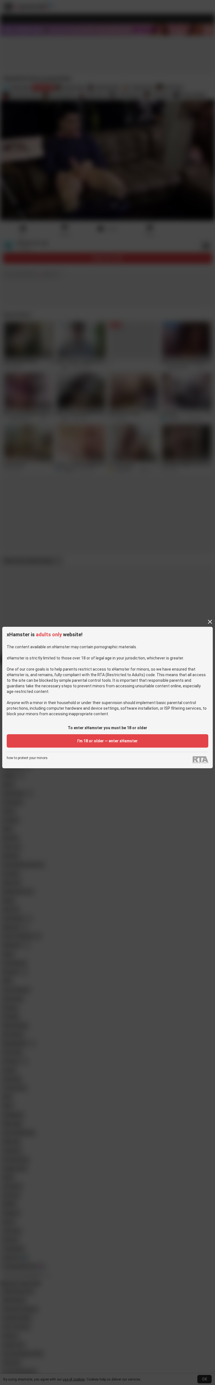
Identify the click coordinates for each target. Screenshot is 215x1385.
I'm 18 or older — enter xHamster (107, 741)
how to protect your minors (27, 758)
